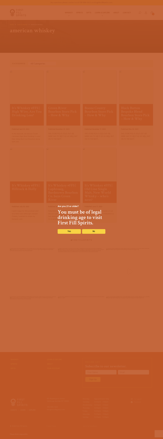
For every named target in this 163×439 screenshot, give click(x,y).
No (94, 231)
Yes (69, 231)
